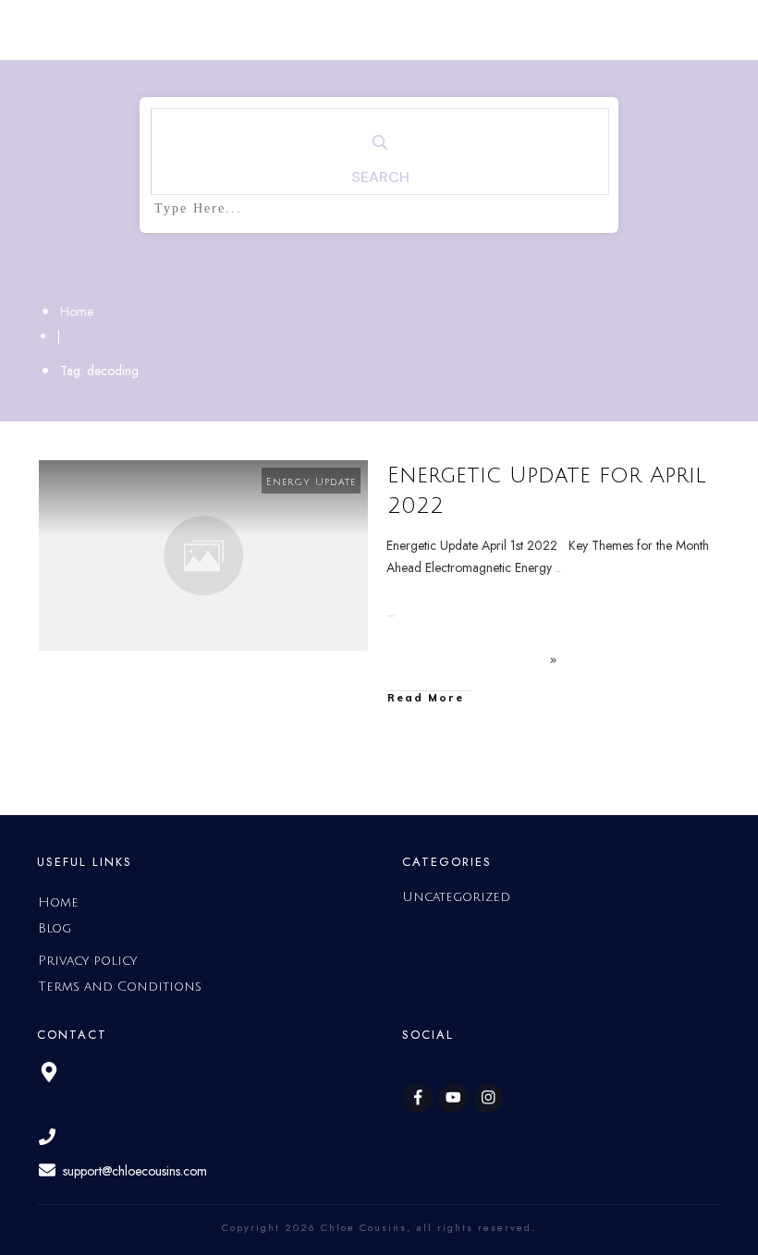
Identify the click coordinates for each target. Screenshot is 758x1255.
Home (58, 902)
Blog (54, 928)
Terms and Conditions (120, 986)
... (558, 568)
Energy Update (311, 482)
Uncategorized (456, 897)
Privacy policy (87, 961)
